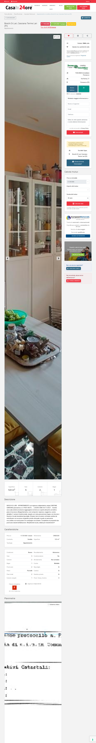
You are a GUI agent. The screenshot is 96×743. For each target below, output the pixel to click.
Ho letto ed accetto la (78, 128)
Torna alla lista (8, 14)
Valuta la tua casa (70, 7)
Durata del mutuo (72, 194)
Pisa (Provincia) (18, 14)
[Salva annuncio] (68, 36)
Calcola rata (79, 204)
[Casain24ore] (19, 7)
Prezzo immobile (72, 178)
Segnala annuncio (74, 280)
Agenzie (44, 5)
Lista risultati (11, 17)
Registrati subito (74, 268)
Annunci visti (52, 7)
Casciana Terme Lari (29, 14)
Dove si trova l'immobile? (79, 163)
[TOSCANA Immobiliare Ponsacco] (78, 67)
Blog (61, 5)
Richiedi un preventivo (78, 236)
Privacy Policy (84, 128)
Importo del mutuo (72, 186)
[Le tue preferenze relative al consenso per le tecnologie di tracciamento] (92, 740)
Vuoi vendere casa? (83, 7)
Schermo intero (54, 604)
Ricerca (37, 5)
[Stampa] (78, 36)
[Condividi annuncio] (87, 36)
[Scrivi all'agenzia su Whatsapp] (83, 89)
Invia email (79, 132)
